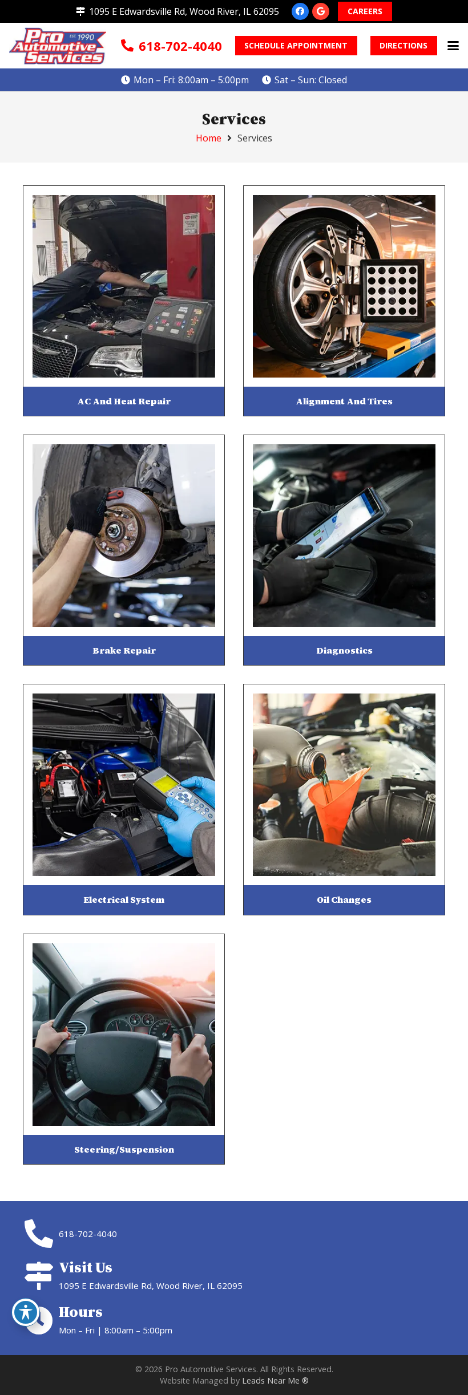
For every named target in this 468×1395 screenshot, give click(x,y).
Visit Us (85, 1267)
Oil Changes (344, 899)
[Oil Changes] (344, 784)
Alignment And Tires (344, 401)
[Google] (320, 11)
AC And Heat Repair (124, 401)
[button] (453, 45)
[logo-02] (57, 45)
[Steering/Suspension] (123, 1034)
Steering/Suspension (124, 1149)
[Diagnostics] (344, 535)
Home (208, 138)
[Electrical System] (123, 784)
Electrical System (123, 899)
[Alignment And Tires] (344, 286)
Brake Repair (124, 650)
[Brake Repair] (123, 535)
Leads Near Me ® (275, 1380)
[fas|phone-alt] (41, 1233)
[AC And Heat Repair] (123, 286)
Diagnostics (344, 650)
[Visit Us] (41, 1276)
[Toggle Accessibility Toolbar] (25, 1312)
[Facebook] (300, 11)
